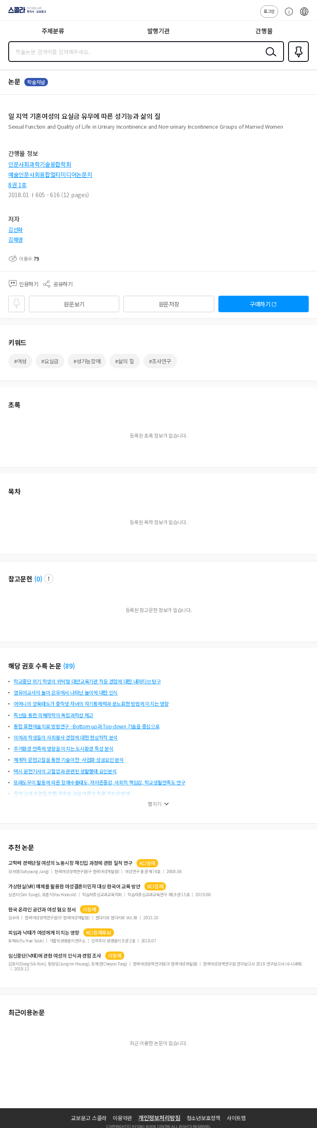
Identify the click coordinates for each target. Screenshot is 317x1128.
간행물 (263, 30)
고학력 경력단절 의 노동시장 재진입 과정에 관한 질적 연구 (70, 863)
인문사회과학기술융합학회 (39, 164)
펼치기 (154, 804)
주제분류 (53, 30)
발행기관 (158, 30)
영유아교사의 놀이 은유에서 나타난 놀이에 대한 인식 (66, 692)
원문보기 (74, 304)
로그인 (269, 11)
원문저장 (169, 304)
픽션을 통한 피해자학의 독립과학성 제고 (53, 714)
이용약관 (122, 1118)
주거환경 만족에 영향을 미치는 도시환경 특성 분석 (63, 748)
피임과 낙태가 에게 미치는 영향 (43, 932)
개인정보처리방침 (159, 1118)
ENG (304, 15)
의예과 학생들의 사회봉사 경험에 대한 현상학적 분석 (66, 737)
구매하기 (260, 304)
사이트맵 (236, 1118)
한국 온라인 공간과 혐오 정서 (42, 909)
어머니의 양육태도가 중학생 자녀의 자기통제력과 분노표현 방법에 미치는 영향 (91, 703)
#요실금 (50, 361)
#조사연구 (160, 361)
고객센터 (286, 15)
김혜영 (15, 239)
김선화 (15, 229)
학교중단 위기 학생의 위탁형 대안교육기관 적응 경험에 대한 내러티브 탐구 (87, 681)
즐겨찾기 (297, 61)
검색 (269, 58)
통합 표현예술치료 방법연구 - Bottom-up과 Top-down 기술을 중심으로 (86, 726)
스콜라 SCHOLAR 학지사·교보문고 (25, 12)
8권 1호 (17, 185)
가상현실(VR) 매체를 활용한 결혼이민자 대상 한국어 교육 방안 (74, 886)
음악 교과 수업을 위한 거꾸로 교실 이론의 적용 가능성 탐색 (72, 793)
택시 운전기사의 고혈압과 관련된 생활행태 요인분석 (65, 771)
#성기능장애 (86, 361)
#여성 (20, 361)
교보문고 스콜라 (88, 1118)
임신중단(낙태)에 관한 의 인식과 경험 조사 (54, 955)
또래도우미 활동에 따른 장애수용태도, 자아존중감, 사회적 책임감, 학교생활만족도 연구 (99, 782)
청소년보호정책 (203, 1118)
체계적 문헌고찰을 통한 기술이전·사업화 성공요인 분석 (69, 759)
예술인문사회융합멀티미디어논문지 (50, 174)
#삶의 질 (124, 361)
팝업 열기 (48, 578)
